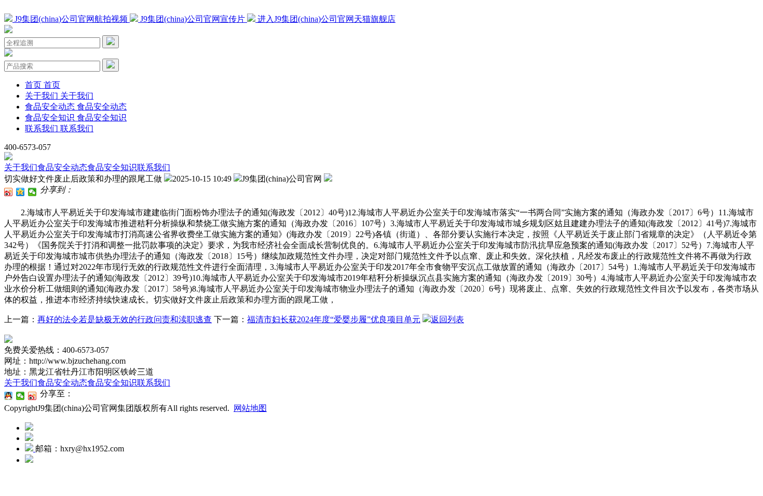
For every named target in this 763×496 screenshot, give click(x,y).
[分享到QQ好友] (8, 396)
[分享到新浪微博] (8, 192)
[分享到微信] (32, 192)
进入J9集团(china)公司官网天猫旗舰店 (325, 19)
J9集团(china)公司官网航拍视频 (71, 19)
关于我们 (20, 167)
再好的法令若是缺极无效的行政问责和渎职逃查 (124, 319)
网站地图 (250, 408)
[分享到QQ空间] (20, 192)
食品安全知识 (112, 167)
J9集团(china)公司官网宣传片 (192, 19)
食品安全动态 (62, 167)
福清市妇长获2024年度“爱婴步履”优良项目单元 (333, 319)
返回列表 (447, 319)
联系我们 (153, 167)
